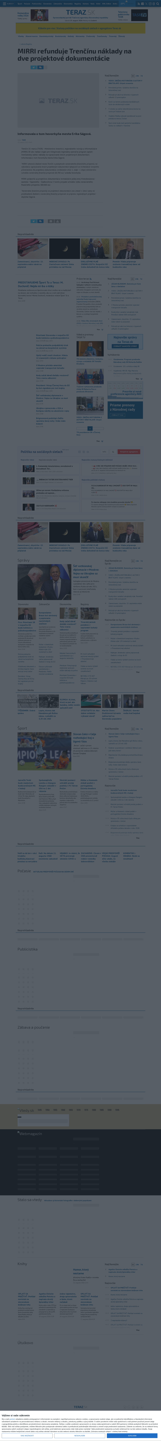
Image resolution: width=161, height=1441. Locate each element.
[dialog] (80, 1426)
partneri (12, 1419)
